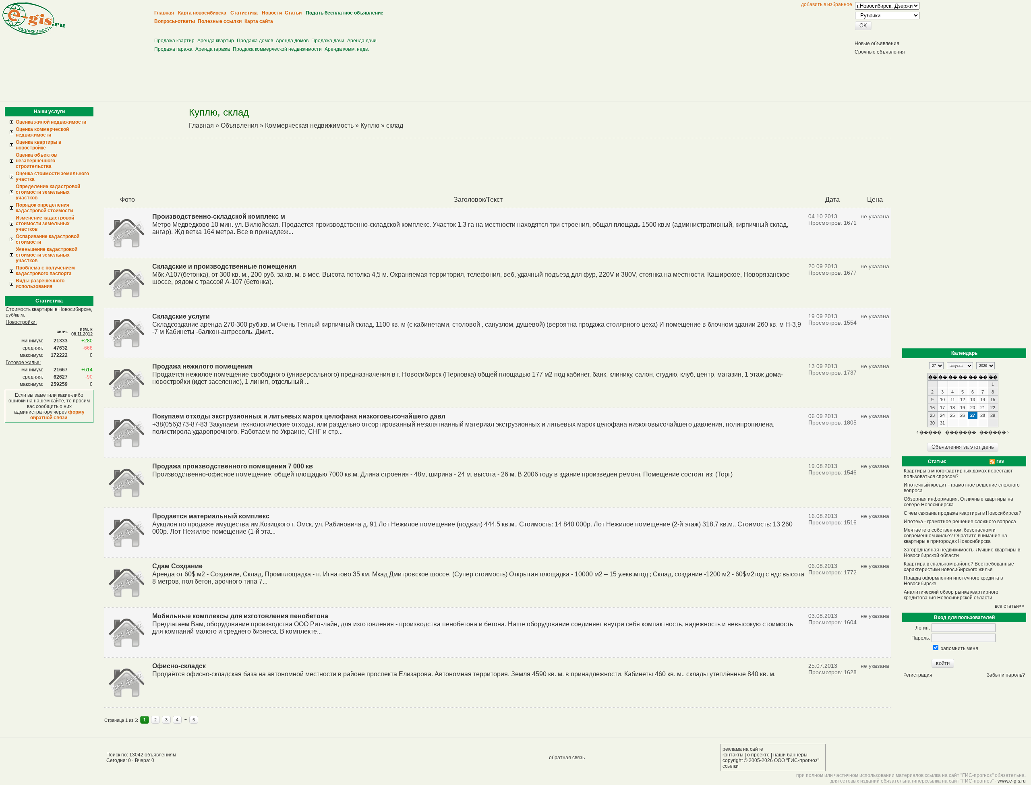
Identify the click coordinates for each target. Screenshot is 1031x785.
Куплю (369, 125)
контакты (733, 755)
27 (972, 415)
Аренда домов (292, 40)
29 (992, 415)
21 (982, 407)
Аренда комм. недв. (347, 49)
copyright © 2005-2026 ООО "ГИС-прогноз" (771, 760)
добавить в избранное (826, 4)
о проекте (758, 755)
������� (960, 432)
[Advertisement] (302, 28)
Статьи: (937, 461)
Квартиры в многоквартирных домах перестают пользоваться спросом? (958, 473)
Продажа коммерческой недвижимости (277, 49)
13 (972, 399)
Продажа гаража (173, 49)
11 (952, 399)
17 (942, 407)
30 (932, 422)
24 (942, 415)
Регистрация (917, 675)
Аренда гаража (212, 49)
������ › (994, 432)
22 (992, 407)
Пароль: (920, 638)
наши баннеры (790, 755)
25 (952, 415)
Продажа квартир (174, 40)
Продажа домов (255, 40)
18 (952, 407)
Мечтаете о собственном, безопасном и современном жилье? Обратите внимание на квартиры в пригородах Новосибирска (955, 535)
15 (992, 399)
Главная (201, 125)
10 (942, 399)
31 (942, 422)
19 (962, 407)
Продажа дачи (327, 40)
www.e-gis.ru (1012, 781)
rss (999, 461)
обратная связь (567, 757)
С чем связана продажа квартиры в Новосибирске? (962, 513)
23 (932, 415)
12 (962, 399)
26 (962, 415)
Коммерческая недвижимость (309, 125)
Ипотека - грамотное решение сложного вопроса (960, 521)
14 (982, 399)
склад (394, 125)
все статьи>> (1010, 606)
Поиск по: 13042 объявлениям (141, 755)
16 (932, 407)
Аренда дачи (362, 40)
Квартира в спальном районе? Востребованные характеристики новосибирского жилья (959, 566)
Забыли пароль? (1006, 675)
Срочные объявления (880, 52)
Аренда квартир (215, 40)
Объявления (239, 125)
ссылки (731, 766)
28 (982, 415)
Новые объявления (877, 43)
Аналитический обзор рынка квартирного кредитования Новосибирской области (951, 595)
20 (972, 407)
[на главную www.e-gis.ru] (33, 33)
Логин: (922, 628)
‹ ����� (929, 432)
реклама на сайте (743, 749)
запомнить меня (959, 648)
